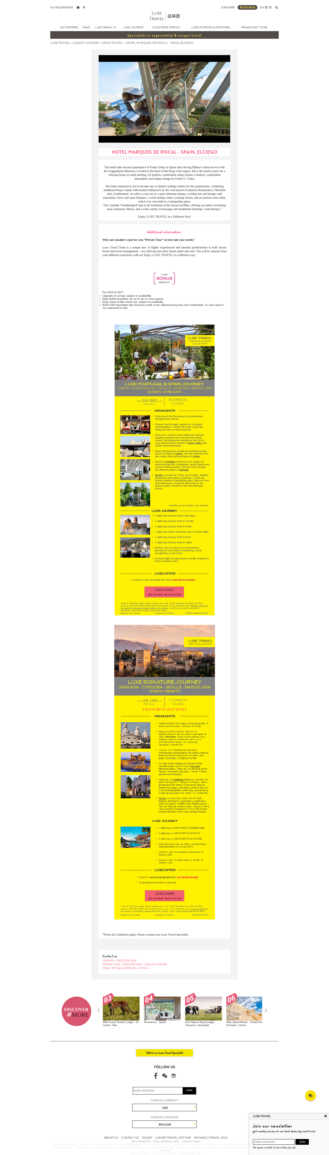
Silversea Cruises (212, 1147)
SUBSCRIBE (228, 7)
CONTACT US (130, 1138)
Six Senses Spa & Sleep (101, 1144)
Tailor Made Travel (141, 1147)
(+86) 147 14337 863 (156, 964)
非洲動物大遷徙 (132, 1144)
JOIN (189, 1090)
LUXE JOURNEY (133, 27)
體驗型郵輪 (165, 1150)
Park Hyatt (147, 1144)
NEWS (86, 27)
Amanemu (57, 1144)
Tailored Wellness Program (163, 1147)
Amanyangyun (70, 1144)
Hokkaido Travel (107, 1147)
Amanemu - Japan (155, 1022)
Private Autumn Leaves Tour (189, 1147)
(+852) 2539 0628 (126, 960)
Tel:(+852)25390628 (61, 7)
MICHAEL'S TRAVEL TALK (210, 1138)
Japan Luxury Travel (63, 1147)
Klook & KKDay (229, 1147)
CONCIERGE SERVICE (166, 27)
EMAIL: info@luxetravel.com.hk (125, 968)
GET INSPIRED (69, 27)
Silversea (118, 1144)
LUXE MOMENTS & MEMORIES (210, 27)
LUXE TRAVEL (60, 43)
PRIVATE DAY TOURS (254, 27)
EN (262, 7)
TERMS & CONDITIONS (141, 1141)
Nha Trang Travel (233, 1144)
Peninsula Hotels (162, 1144)
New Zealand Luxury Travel (86, 1147)
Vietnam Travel (216, 1144)
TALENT (147, 1138)
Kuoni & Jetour (245, 1147)
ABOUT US (111, 1138)
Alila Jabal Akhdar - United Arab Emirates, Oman (245, 1024)
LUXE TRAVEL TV (105, 27)
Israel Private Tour (199, 1144)
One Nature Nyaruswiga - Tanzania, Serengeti (200, 1024)
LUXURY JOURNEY (86, 43)
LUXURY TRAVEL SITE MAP (173, 1138)
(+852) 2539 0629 (132, 964)
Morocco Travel (124, 1147)
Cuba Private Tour (180, 1144)
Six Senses (83, 1144)
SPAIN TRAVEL (112, 43)
